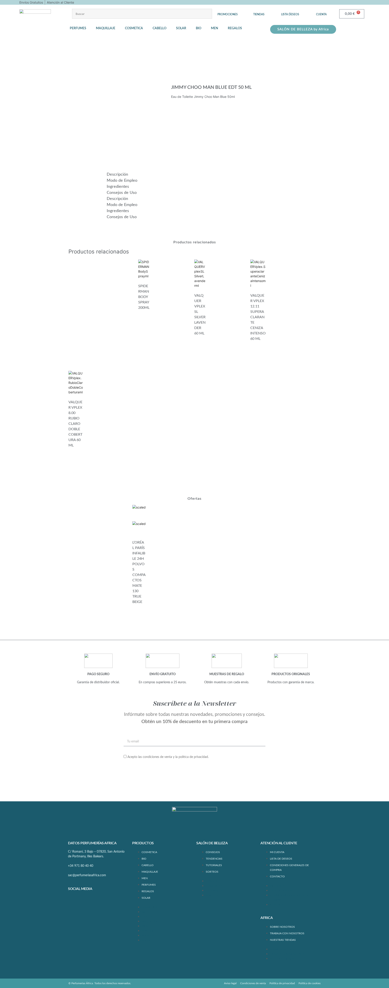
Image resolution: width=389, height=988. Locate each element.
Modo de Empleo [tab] (122, 181)
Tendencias (214, 858)
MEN (145, 878)
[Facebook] (73, 900)
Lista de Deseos (281, 858)
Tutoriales (214, 865)
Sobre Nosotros (282, 926)
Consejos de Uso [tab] (122, 193)
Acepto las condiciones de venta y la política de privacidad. (168, 757)
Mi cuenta (277, 852)
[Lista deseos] (290, 11)
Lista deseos (290, 14)
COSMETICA (149, 852)
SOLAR (146, 897)
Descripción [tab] (117, 175)
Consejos (213, 852)
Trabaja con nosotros (287, 933)
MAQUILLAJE (150, 871)
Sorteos (212, 871)
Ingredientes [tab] (118, 187)
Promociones (227, 14)
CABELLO (148, 865)
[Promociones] (227, 11)
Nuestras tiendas (283, 940)
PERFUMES (149, 884)
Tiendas (259, 14)
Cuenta (321, 14)
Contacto (277, 876)
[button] (81, 28)
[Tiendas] (259, 11)
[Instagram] (87, 900)
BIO (144, 858)
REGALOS (148, 891)
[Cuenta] (321, 11)
